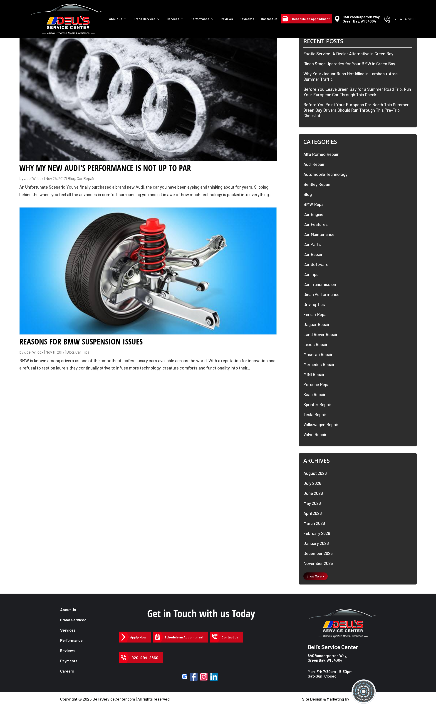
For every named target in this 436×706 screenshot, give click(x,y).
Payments (247, 19)
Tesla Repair (314, 414)
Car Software (315, 264)
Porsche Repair (317, 384)
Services (173, 19)
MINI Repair (314, 374)
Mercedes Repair (319, 364)
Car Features (315, 224)
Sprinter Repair (317, 404)
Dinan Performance (321, 294)
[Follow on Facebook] (194, 677)
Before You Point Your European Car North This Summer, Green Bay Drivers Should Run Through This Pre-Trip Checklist (356, 110)
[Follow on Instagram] (204, 677)
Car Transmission (319, 284)
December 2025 (318, 553)
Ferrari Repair (316, 314)
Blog (71, 178)
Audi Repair (314, 164)
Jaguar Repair (316, 324)
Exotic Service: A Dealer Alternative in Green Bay (348, 53)
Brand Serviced (73, 619)
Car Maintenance (318, 234)
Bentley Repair (316, 184)
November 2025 (318, 563)
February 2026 (316, 533)
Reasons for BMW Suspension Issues (81, 341)
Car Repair (86, 178)
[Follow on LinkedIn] (214, 677)
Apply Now (138, 637)
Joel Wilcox (33, 178)
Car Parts (312, 244)
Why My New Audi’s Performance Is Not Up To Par (105, 167)
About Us (115, 19)
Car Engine (313, 214)
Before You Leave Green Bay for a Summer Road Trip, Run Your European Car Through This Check (357, 91)
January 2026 (316, 543)
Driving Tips (314, 304)
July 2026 (312, 483)
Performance (200, 19)
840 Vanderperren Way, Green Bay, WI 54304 (327, 657)
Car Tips (82, 352)
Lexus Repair (315, 344)
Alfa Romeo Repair (321, 154)
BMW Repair (314, 204)
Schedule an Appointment (311, 19)
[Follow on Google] (184, 676)
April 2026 (312, 513)
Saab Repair (314, 394)
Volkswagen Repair (320, 424)
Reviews (227, 19)
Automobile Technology (325, 174)
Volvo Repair (315, 434)
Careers (67, 671)
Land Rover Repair (320, 334)
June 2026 (313, 493)
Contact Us (269, 19)
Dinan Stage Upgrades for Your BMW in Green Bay (349, 63)
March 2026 (314, 523)
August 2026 (315, 473)
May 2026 (312, 503)
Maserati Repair (318, 354)
